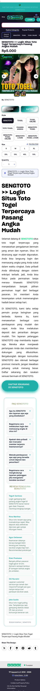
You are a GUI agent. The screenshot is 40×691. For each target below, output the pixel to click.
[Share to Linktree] (16, 648)
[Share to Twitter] (4, 648)
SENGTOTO (27, 238)
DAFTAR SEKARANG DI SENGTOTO (18, 386)
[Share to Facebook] (10, 648)
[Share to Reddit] (29, 648)
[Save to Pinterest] (23, 648)
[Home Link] (15, 17)
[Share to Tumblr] (35, 648)
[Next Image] (36, 76)
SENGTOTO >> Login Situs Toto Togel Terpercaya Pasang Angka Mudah (17, 635)
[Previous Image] (4, 76)
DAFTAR (29, 109)
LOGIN (30, 20)
